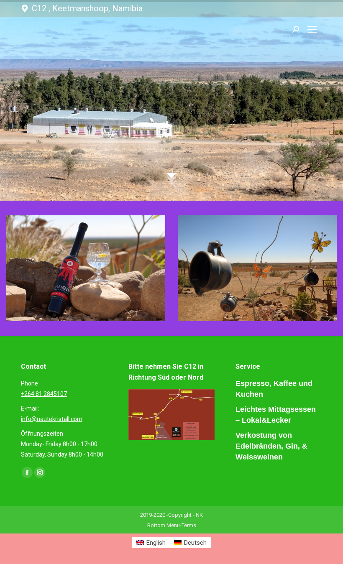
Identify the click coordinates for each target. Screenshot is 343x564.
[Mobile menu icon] (312, 29)
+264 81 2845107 (44, 393)
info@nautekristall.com (51, 419)
